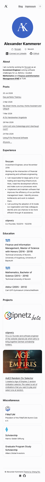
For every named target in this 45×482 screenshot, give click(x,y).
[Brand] (6, 6)
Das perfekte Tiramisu (12, 97)
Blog (20, 6)
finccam (27, 67)
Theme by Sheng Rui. (32, 472)
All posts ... (7, 142)
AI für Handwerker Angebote (15, 117)
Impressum (30, 6)
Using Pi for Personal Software (15, 138)
